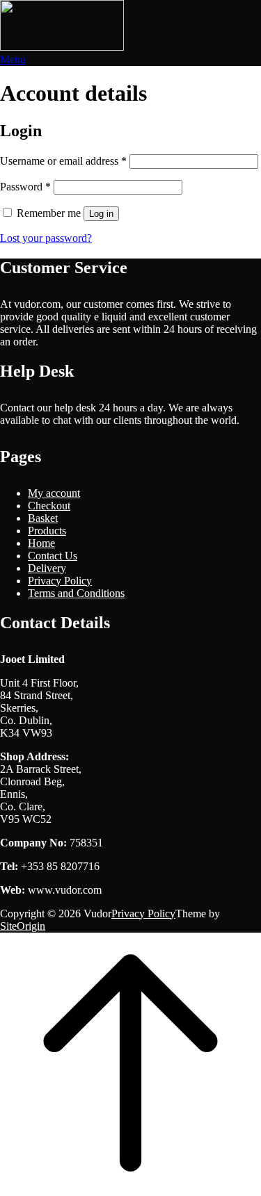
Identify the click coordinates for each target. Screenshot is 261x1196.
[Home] (62, 47)
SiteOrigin (22, 926)
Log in (101, 213)
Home (41, 543)
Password (25, 186)
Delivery (47, 568)
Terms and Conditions (76, 593)
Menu (13, 59)
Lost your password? (46, 238)
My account (54, 493)
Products (47, 530)
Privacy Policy (60, 581)
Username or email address (63, 161)
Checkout (49, 505)
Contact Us (52, 556)
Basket (43, 518)
